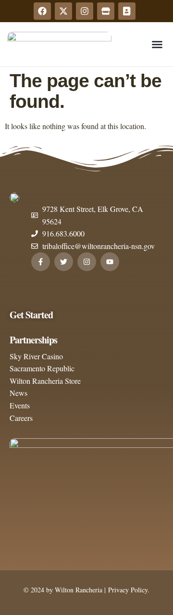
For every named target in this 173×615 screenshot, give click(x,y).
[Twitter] (63, 261)
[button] (157, 44)
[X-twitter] (63, 11)
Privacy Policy (127, 589)
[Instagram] (84, 11)
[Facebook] (42, 11)
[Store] (105, 11)
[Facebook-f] (40, 261)
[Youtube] (109, 261)
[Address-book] (127, 11)
